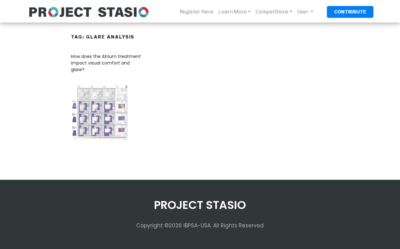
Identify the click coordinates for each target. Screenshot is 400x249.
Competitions (272, 12)
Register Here (196, 12)
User (303, 12)
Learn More (232, 12)
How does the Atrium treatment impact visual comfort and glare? (106, 63)
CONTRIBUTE (350, 12)
